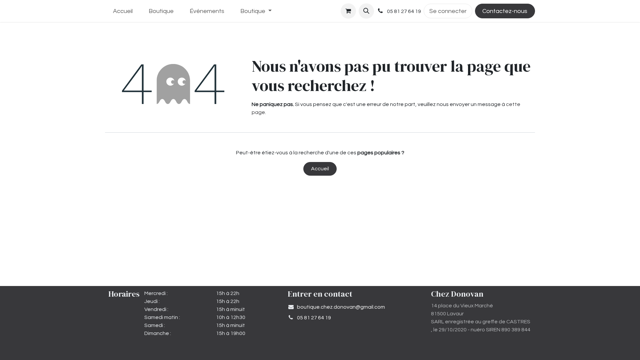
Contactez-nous (504, 11)
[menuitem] (123, 11)
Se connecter (448, 11)
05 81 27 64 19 (314, 317)
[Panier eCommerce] (348, 11)
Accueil (320, 168)
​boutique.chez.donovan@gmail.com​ (341, 307)
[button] (366, 11)
